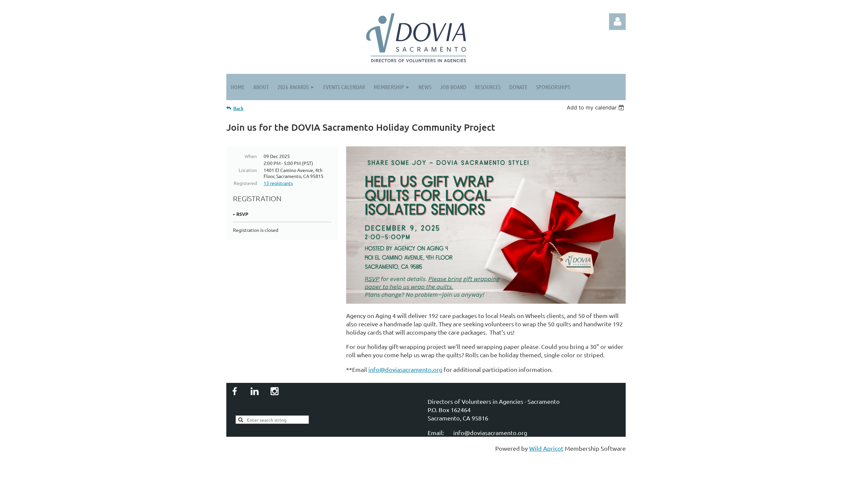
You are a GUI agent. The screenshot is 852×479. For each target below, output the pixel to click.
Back (238, 108)
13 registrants (278, 183)
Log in (617, 21)
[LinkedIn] (254, 391)
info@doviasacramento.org (405, 369)
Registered (245, 183)
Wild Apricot (546, 448)
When (251, 156)
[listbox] (596, 107)
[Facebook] (234, 391)
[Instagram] (274, 391)
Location (248, 170)
